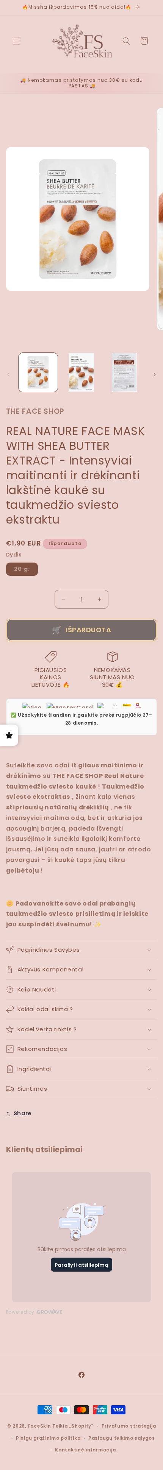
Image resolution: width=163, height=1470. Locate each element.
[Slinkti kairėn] (8, 374)
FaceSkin (39, 1426)
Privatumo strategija (129, 1426)
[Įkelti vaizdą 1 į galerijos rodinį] (38, 372)
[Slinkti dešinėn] (154, 374)
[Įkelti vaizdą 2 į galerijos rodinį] (81, 372)
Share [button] (23, 1113)
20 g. (26, 570)
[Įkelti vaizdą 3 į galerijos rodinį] (124, 372)
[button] (16, 41)
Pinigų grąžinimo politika (48, 1438)
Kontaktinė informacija (85, 1450)
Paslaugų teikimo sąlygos (121, 1438)
